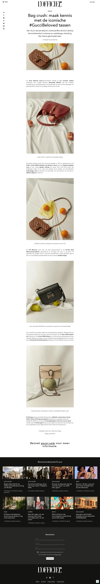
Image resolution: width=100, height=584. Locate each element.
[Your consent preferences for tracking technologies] (97, 581)
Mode (50, 11)
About (37, 581)
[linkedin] (4, 20)
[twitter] (4, 23)
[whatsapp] (4, 26)
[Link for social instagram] (50, 578)
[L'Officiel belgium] (50, 4)
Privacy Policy (58, 554)
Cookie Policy (60, 581)
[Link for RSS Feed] (53, 578)
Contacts (43, 581)
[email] (4, 12)
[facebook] (4, 15)
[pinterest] (4, 18)
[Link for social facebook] (47, 578)
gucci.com (48, 443)
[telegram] (4, 29)
